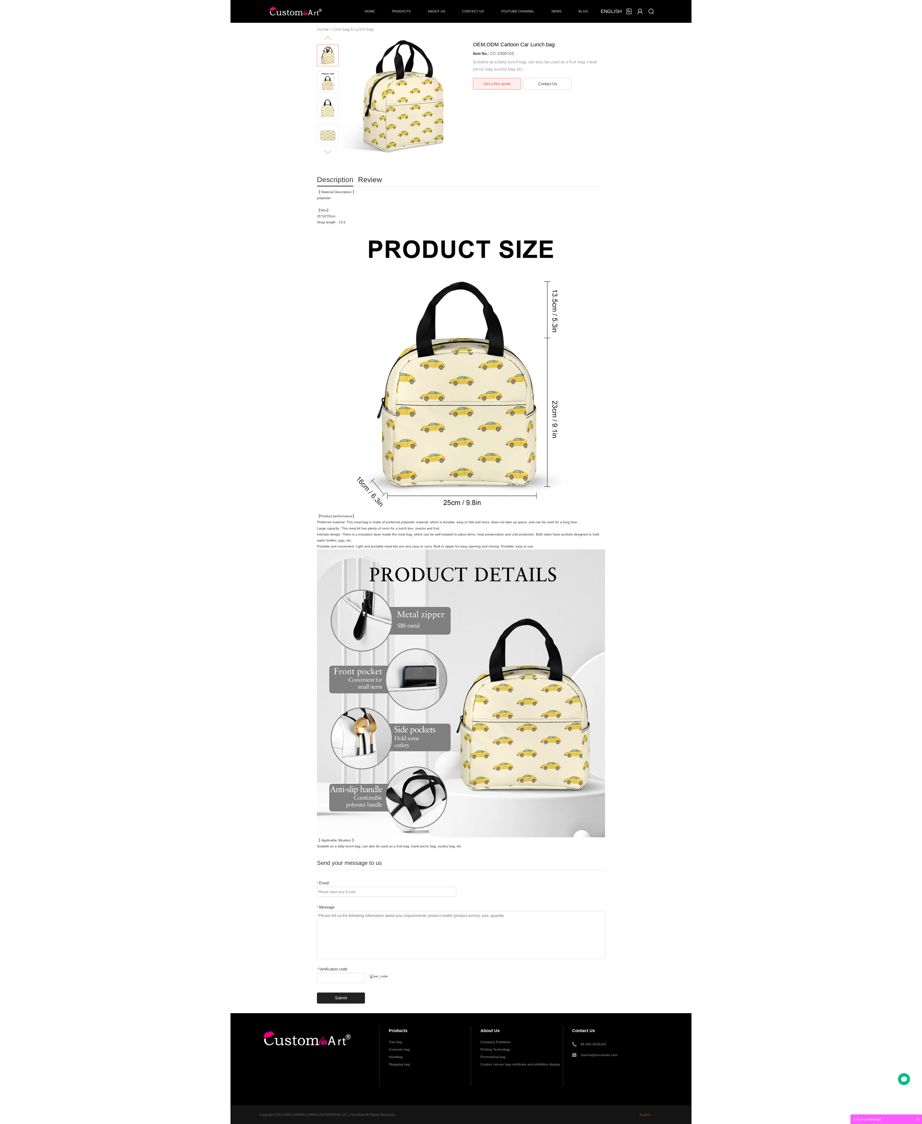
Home (370, 11)
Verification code (332, 969)
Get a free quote (497, 84)
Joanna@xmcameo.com (599, 1055)
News (556, 11)
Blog (583, 11)
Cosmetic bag (399, 1049)
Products (401, 11)
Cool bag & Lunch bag (353, 29)
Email (323, 883)
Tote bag (395, 1042)
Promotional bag (492, 1057)
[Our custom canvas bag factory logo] (307, 1048)
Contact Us (473, 11)
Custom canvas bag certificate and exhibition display (520, 1064)
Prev (328, 38)
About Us (436, 11)
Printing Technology (495, 1049)
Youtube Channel (517, 11)
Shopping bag (399, 1064)
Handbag (396, 1057)
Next (328, 152)
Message (326, 907)
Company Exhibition (495, 1042)
